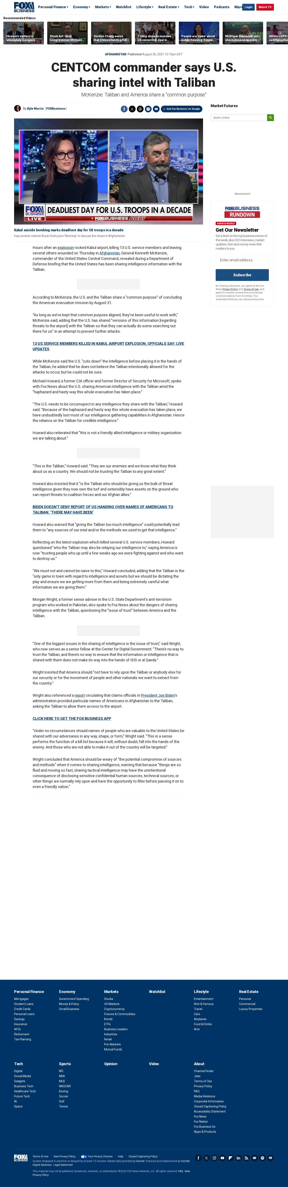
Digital (18, 1071)
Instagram (214, 1158)
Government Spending (74, 999)
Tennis (63, 1106)
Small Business (69, 1009)
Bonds (108, 1019)
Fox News (200, 1116)
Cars (197, 1014)
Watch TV (265, 7)
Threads (140, 109)
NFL (61, 1071)
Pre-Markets (112, 1044)
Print (148, 109)
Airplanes (200, 1019)
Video (204, 7)
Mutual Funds (113, 1049)
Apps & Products (205, 1131)
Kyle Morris (35, 108)
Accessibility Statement (210, 1111)
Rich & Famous (204, 1004)
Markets (102, 7)
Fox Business (24, 7)
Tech (188, 7)
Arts (197, 1029)
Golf (62, 1101)
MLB (62, 1081)
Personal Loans (24, 1014)
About (199, 1064)
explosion (66, 247)
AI (15, 1101)
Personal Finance (52, 7)
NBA (62, 1076)
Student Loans (24, 1004)
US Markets (112, 1004)
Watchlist (123, 7)
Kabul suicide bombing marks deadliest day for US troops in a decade (68, 230)
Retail (108, 1039)
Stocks (108, 999)
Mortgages (21, 999)
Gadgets (19, 1081)
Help (120, 1156)
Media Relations (204, 1096)
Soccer (63, 1096)
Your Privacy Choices (100, 1156)
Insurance (20, 1024)
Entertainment (203, 999)
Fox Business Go (204, 1126)
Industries (110, 1034)
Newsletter (254, 1158)
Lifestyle (143, 7)
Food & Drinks (203, 1024)
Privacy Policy (230, 289)
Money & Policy (69, 1004)
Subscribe (242, 275)
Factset (140, 1161)
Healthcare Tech (25, 1091)
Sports (65, 1064)
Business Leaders (116, 1029)
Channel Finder (204, 1071)
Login (248, 7)
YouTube (222, 1158)
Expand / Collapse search (238, 7)
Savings (19, 1019)
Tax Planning (22, 1039)
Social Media (22, 1076)
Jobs (197, 1076)
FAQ (196, 1091)
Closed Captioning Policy (210, 1106)
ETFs (107, 1024)
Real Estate (167, 7)
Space (18, 1106)
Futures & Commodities (119, 1014)
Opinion (110, 1064)
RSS (246, 1158)
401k (17, 1029)
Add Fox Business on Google (183, 109)
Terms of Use (251, 289)
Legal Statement (63, 1164)
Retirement (21, 1034)
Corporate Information (209, 1101)
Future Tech (22, 1096)
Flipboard (230, 1158)
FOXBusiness (55, 108)
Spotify (262, 1158)
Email (156, 109)
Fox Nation (201, 1121)
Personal (245, 999)
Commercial (247, 1004)
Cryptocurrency (114, 1009)
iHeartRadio (270, 1158)
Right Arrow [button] (280, 33)
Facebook (124, 109)
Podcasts (221, 7)
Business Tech (23, 1086)
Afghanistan (115, 54)
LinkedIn (238, 1158)
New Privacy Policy (64, 1156)
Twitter (132, 109)
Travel (198, 1009)
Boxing (63, 1091)
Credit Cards (22, 1009)
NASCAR (65, 1086)
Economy (80, 7)
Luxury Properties (250, 1009)
